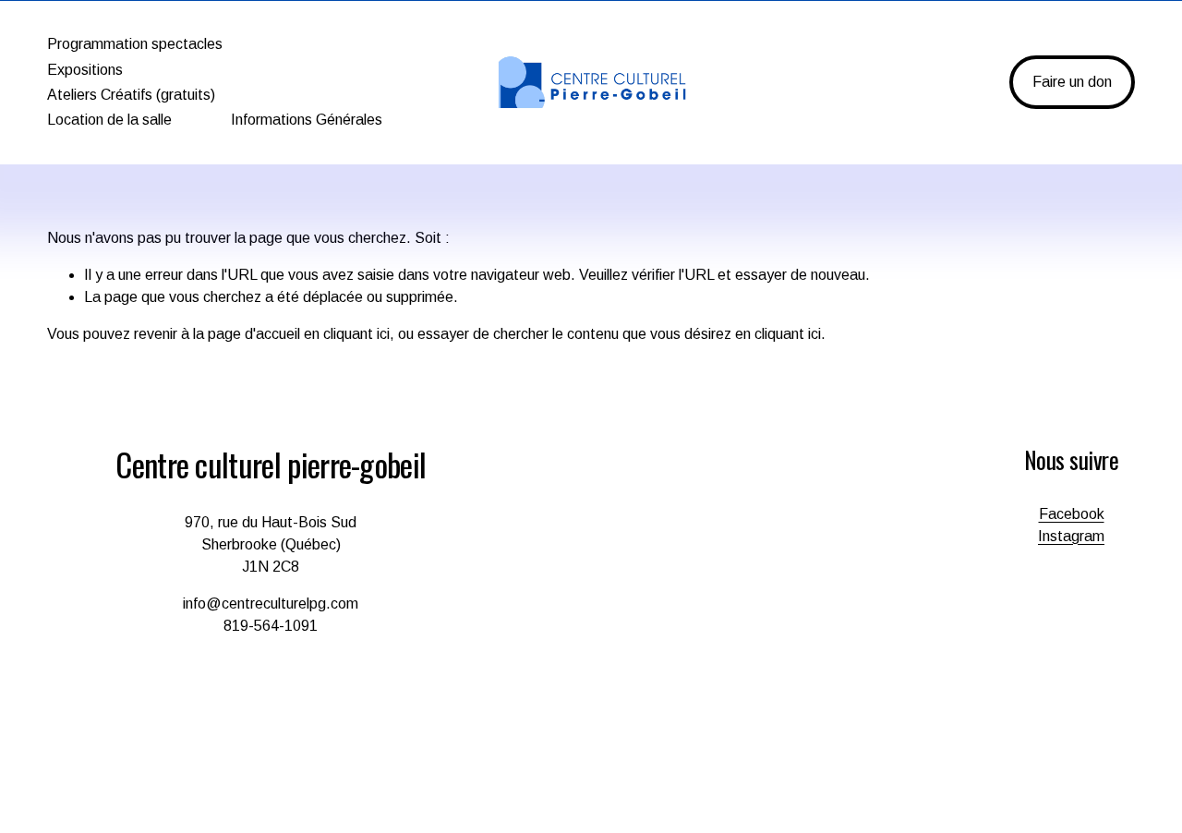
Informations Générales (306, 119)
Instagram (1071, 536)
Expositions (85, 70)
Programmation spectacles (135, 44)
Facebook (1071, 514)
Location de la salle (109, 119)
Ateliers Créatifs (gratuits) (131, 95)
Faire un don (1072, 82)
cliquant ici (356, 334)
